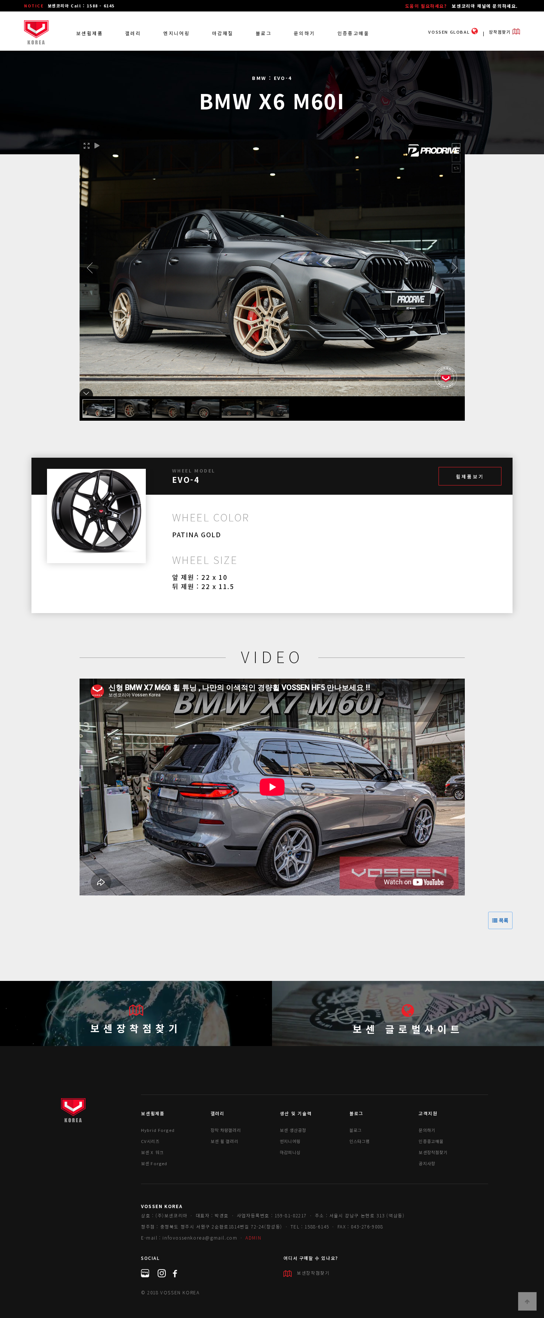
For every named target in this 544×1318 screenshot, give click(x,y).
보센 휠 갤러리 (224, 1141)
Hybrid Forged (158, 1130)
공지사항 (427, 1163)
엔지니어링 (176, 33)
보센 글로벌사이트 (408, 1029)
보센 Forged (154, 1163)
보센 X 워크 (152, 1152)
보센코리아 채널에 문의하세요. (485, 6)
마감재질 (223, 33)
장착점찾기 (500, 32)
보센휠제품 (89, 33)
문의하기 (304, 33)
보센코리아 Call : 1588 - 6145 (81, 6)
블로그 (264, 33)
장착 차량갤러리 (226, 1130)
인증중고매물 (353, 33)
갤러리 (133, 33)
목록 (502, 920)
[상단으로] (527, 1301)
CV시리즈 (150, 1141)
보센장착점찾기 (135, 1028)
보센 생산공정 (293, 1130)
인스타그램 (359, 1141)
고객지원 (428, 1113)
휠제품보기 (470, 476)
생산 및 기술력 (296, 1113)
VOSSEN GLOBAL (449, 32)
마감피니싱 (290, 1152)
